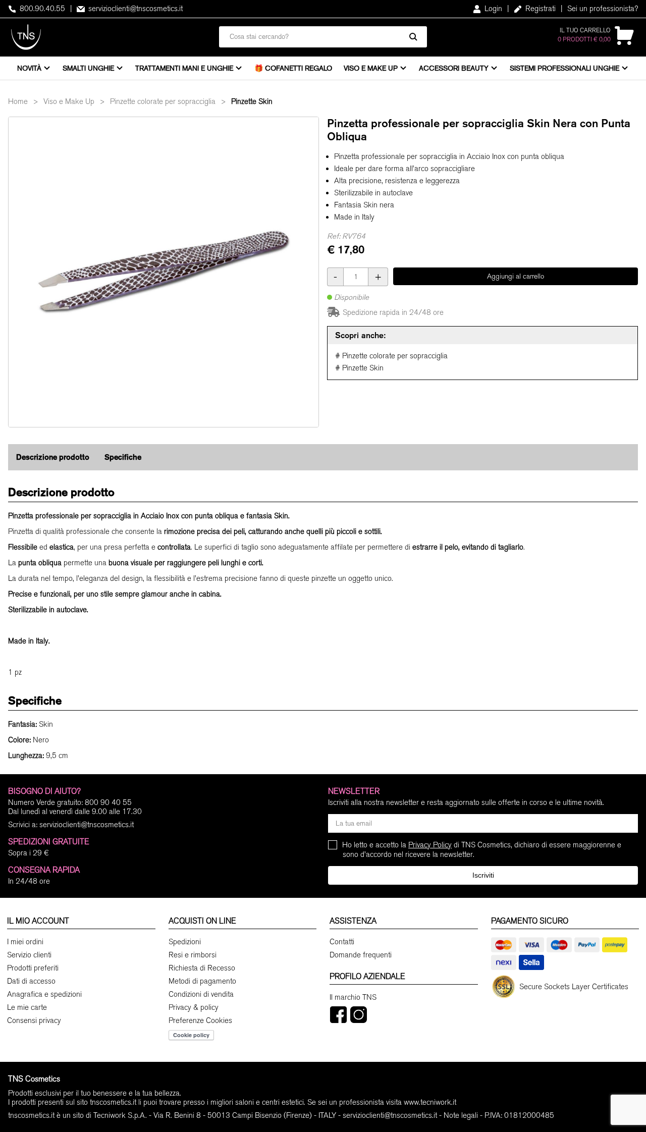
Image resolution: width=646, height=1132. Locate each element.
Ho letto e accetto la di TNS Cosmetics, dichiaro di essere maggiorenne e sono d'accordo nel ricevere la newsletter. (482, 849)
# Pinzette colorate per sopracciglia (391, 355)
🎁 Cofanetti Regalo (293, 68)
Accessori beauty (454, 68)
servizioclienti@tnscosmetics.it (134, 8)
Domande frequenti (361, 954)
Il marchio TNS (353, 997)
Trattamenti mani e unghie (184, 68)
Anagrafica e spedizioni (44, 994)
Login (492, 8)
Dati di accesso (31, 981)
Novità (29, 68)
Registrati (539, 8)
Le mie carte (27, 1007)
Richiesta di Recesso (202, 968)
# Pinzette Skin (359, 367)
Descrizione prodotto (52, 457)
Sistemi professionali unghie (564, 68)
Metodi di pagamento (202, 981)
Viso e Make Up (371, 68)
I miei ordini (25, 941)
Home (18, 101)
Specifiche (122, 457)
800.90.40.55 (41, 8)
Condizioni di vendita (201, 994)
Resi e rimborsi (193, 954)
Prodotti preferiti (33, 968)
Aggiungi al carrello (515, 276)
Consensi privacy (34, 1020)
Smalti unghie (88, 68)
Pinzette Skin (252, 101)
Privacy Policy (430, 844)
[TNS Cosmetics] (26, 37)
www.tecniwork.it (430, 1102)
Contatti (342, 941)
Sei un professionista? (602, 8)
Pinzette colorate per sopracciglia (163, 101)
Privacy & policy (194, 1007)
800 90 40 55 (108, 802)
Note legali (461, 1115)
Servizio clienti (29, 954)
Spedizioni (185, 941)
